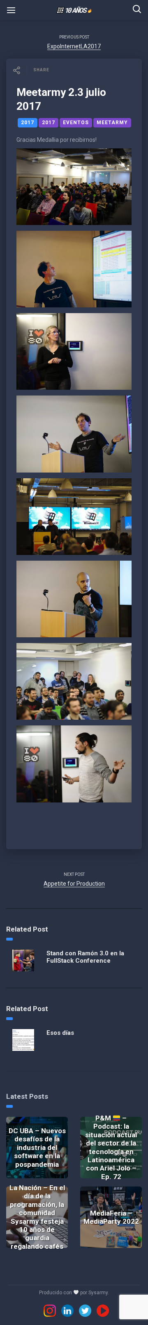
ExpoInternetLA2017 (74, 46)
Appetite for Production (74, 883)
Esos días (60, 1032)
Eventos (76, 122)
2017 (27, 122)
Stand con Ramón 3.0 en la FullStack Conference (85, 957)
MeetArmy (112, 122)
